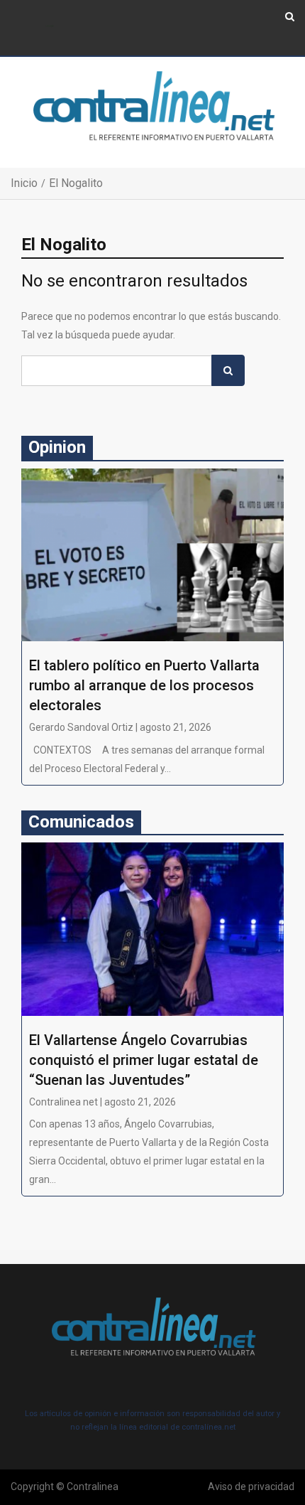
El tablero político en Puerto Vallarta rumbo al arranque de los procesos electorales (144, 685)
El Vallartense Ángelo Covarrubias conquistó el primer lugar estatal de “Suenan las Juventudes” (143, 1060)
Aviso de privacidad (251, 1486)
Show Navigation (50, 26)
